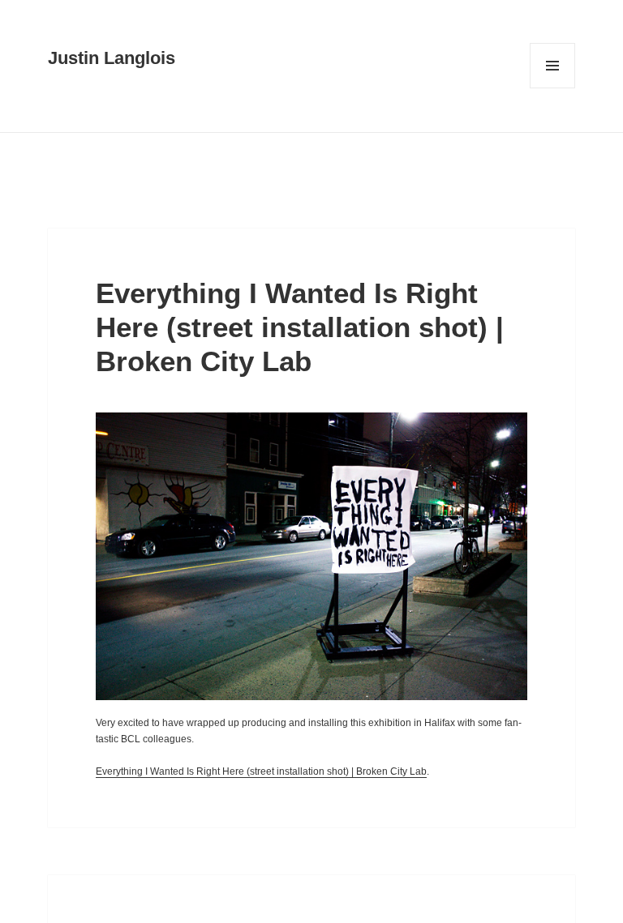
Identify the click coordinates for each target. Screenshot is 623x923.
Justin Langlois (111, 58)
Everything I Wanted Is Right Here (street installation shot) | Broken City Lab (300, 327)
